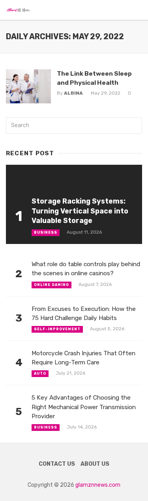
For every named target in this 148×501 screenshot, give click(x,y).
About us (95, 464)
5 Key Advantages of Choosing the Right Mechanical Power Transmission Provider (84, 406)
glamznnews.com (97, 485)
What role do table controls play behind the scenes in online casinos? (86, 269)
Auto (40, 373)
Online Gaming (51, 285)
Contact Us (57, 464)
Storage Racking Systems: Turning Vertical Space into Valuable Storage (80, 211)
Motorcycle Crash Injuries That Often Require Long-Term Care (83, 358)
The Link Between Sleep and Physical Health (94, 78)
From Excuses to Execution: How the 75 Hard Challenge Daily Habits (84, 313)
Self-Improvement (57, 329)
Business (45, 232)
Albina (73, 93)
